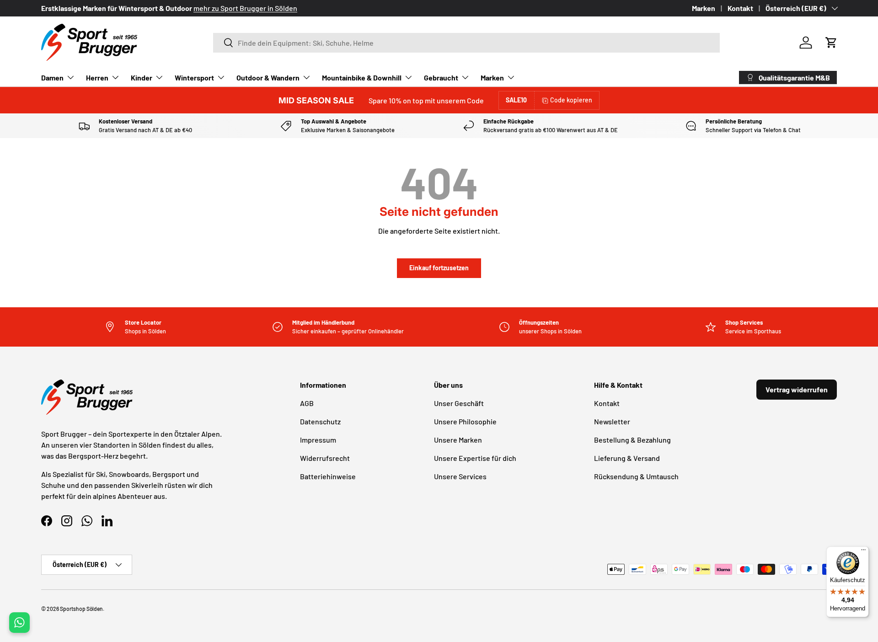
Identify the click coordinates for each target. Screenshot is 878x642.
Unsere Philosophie (465, 421)
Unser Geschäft (459, 403)
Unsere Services (460, 476)
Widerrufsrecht (325, 458)
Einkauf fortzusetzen (439, 268)
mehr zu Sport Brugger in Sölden (245, 8)
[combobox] (466, 43)
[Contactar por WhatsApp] (19, 622)
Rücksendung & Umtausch (636, 476)
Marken (703, 8)
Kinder (141, 77)
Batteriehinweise (328, 476)
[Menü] (863, 551)
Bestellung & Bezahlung (632, 439)
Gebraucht (441, 77)
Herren (97, 77)
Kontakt (740, 8)
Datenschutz (320, 421)
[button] (831, 42)
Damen (52, 77)
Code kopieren (571, 100)
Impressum (318, 439)
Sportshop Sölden (81, 608)
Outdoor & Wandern (268, 77)
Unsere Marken (458, 439)
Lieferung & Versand (627, 458)
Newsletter (612, 421)
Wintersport (194, 77)
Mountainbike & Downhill (362, 77)
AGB (307, 403)
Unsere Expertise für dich (475, 458)
